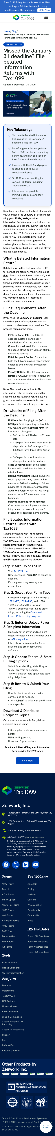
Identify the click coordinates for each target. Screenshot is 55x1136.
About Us (32, 884)
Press (30, 920)
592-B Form (8, 941)
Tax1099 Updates (14, 44)
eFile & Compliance (12, 1016)
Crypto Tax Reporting (13, 1029)
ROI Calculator (9, 962)
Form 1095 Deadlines (38, 952)
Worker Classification (13, 973)
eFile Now (27, 760)
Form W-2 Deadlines (38, 946)
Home (7, 31)
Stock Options (9, 899)
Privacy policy (35, 905)
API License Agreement (22, 1122)
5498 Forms (8, 931)
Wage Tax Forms (10, 905)
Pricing (31, 889)
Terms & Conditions (11, 1118)
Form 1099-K (8, 936)
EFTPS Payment (10, 1011)
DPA (6, 1122)
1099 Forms (8, 884)
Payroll (5, 889)
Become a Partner (11, 1050)
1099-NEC (13, 601)
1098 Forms (8, 910)
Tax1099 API (8, 996)
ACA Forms (8, 894)
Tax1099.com (21, 571)
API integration (19, 639)
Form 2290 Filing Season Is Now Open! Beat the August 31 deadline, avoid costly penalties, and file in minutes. (27, 6)
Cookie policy (35, 910)
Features (6, 985)
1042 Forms (8, 925)
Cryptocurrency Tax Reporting (12, 1023)
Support (6, 1034)
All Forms (7, 946)
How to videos (9, 1006)
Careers (32, 899)
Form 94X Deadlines (38, 941)
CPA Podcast (8, 1001)
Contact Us (33, 915)
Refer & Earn (8, 1045)
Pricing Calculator (11, 967)
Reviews (32, 894)
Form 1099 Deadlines (38, 936)
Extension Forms (10, 920)
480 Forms (7, 915)
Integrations (8, 990)
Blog (14, 31)
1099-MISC (26, 601)
